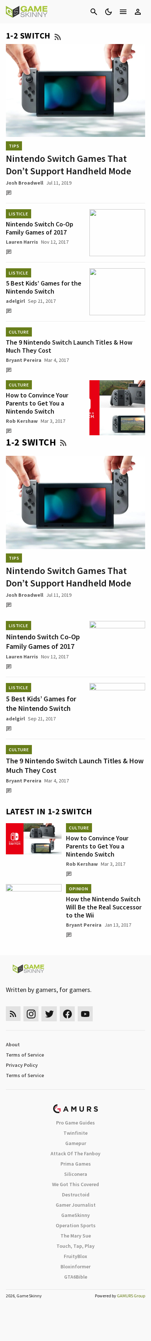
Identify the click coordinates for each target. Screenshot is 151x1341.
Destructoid (75, 1194)
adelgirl (15, 301)
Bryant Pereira (23, 360)
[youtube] (85, 1013)
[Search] (93, 11)
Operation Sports (76, 1225)
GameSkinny (75, 1215)
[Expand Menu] (123, 11)
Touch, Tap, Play (75, 1246)
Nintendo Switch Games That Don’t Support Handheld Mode (68, 164)
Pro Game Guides (75, 1122)
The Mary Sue (75, 1235)
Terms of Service (25, 1054)
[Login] (137, 11)
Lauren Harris (22, 242)
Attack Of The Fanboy (75, 1153)
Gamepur (75, 1143)
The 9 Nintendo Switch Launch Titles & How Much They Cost (69, 346)
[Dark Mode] (108, 11)
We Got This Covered (75, 1184)
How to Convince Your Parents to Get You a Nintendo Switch (37, 403)
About (13, 1044)
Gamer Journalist (76, 1205)
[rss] (13, 1013)
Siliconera (75, 1174)
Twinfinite (75, 1133)
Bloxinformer (75, 1266)
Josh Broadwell (24, 182)
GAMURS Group (131, 1295)
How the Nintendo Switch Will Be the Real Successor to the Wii (103, 907)
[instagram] (30, 1013)
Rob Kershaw (22, 421)
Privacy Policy (22, 1065)
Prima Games (75, 1163)
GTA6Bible (75, 1276)
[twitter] (49, 1013)
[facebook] (67, 1013)
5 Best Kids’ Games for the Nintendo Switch (43, 287)
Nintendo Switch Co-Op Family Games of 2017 (39, 228)
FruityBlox (75, 1256)
